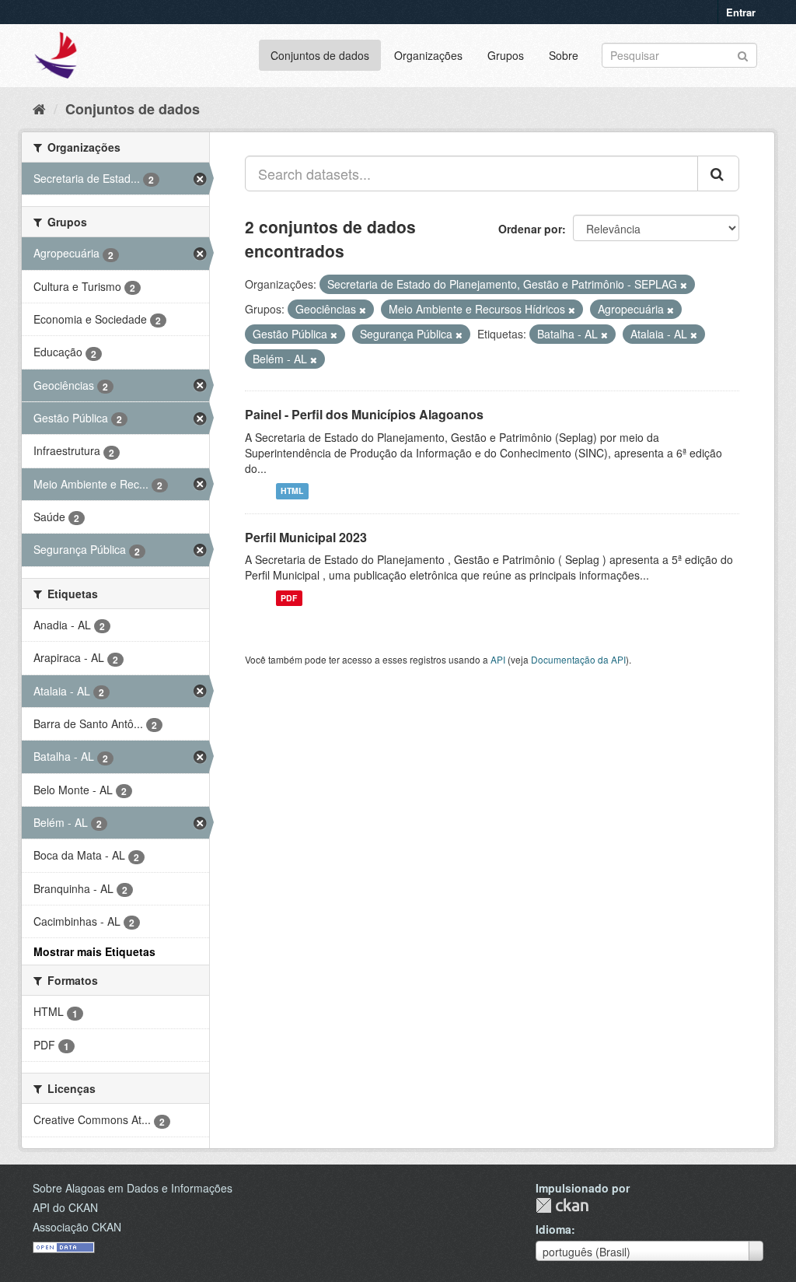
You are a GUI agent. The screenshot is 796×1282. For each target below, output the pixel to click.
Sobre (563, 55)
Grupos (505, 55)
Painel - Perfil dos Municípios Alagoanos (364, 414)
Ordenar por (530, 228)
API (498, 659)
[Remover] (683, 284)
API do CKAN (65, 1207)
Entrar (741, 12)
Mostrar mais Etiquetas (94, 951)
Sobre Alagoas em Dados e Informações (132, 1188)
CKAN (562, 1205)
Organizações (428, 55)
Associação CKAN (77, 1227)
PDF (289, 598)
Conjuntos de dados (320, 55)
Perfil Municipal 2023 (306, 537)
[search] (718, 173)
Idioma (553, 1229)
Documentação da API (578, 659)
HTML (292, 491)
